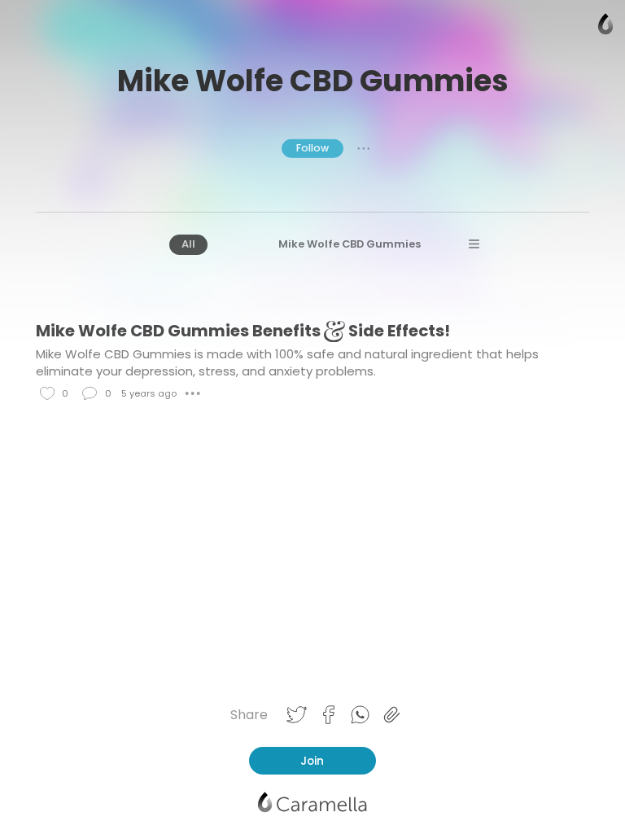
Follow (312, 148)
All (188, 244)
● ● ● (363, 148)
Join (312, 761)
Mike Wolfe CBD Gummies (349, 244)
